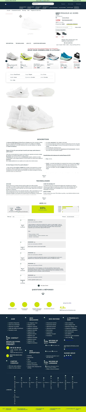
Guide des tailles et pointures (15, 328)
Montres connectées (32, 364)
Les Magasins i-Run (32, 323)
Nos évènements (69, 332)
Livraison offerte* (72, 24)
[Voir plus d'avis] (43, 285)
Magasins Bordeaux (32, 343)
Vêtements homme (51, 326)
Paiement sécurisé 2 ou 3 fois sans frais (52, 356)
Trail (28, 359)
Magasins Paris (31, 324)
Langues (9, 389)
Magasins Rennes (31, 333)
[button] (12, 306)
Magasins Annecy (31, 339)
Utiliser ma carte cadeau (14, 368)
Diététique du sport (51, 333)
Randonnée (30, 357)
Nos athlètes (68, 333)
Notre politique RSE (70, 324)
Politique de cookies (40, 409)
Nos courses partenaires (71, 330)
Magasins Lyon (31, 335)
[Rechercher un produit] (52, 4)
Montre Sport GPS (32, 363)
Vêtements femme (50, 328)
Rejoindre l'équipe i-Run (71, 326)
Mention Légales (8, 409)
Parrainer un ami (12, 330)
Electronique (49, 330)
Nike (28, 10)
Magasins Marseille (32, 330)
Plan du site (78, 409)
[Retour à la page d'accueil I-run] (11, 6)
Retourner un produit (13, 326)
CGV (4, 408)
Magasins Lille (31, 341)
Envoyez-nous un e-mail (16, 355)
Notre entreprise (69, 323)
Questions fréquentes (13, 323)
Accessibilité (70, 408)
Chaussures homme (16, 10)
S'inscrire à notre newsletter (72, 335)
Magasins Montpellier (32, 328)
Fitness (29, 361)
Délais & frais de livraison (52, 369)
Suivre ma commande (14, 324)
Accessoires (49, 332)
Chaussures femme (51, 324)
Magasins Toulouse (32, 326)
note (13, 216)
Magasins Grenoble (32, 337)
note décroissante (70, 216)
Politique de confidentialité (22, 409)
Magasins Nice (31, 332)
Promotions (49, 335)
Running (24, 10)
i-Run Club (68, 337)
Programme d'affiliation (71, 328)
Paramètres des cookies (55, 409)
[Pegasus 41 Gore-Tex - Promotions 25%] (58, 33)
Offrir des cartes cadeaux (14, 366)
